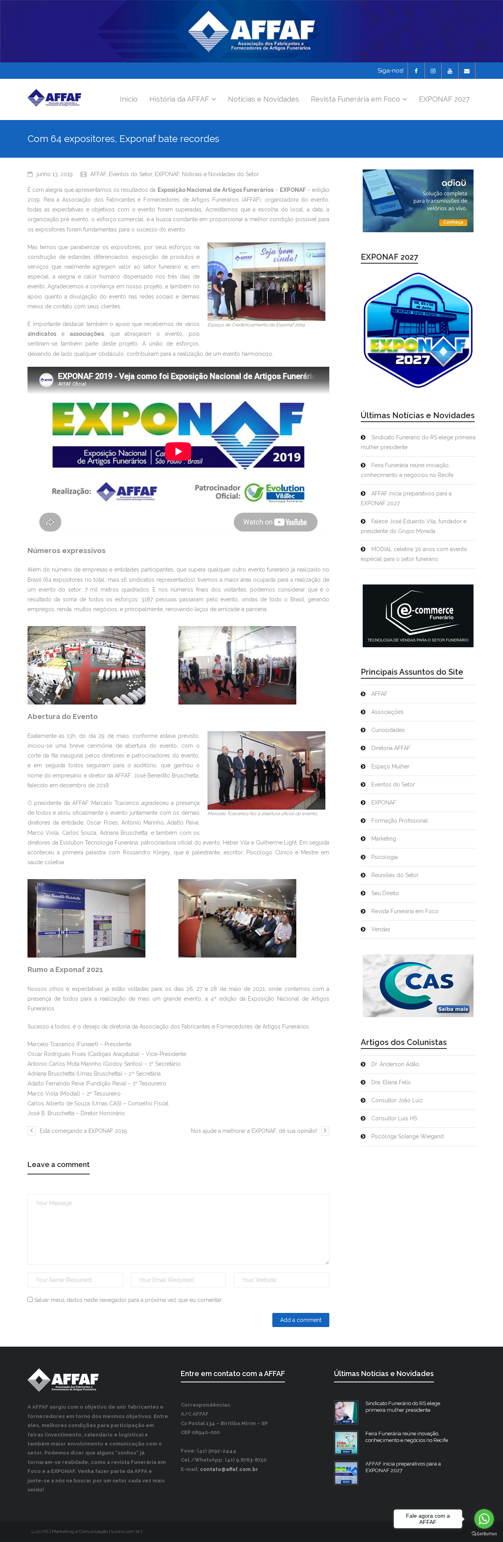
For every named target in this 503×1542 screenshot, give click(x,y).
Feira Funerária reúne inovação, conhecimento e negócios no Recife (407, 470)
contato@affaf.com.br (229, 1469)
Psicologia (384, 857)
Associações (387, 712)
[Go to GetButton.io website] (484, 1534)
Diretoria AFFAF (390, 748)
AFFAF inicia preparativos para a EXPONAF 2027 (406, 498)
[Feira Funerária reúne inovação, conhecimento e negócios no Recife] (346, 1443)
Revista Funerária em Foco (405, 911)
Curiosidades (388, 730)
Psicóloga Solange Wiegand (407, 1136)
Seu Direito (385, 893)
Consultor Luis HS (394, 1118)
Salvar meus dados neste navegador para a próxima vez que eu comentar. (128, 1300)
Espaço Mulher (390, 766)
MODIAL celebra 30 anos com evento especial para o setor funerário (414, 554)
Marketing (383, 839)
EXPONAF (167, 174)
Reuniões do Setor (395, 875)
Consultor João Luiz (397, 1100)
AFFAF (98, 174)
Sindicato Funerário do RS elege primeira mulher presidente (418, 442)
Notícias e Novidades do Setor (220, 174)
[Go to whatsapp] (484, 1519)
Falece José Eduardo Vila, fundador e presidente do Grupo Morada (413, 526)
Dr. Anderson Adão (395, 1064)
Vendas (380, 929)
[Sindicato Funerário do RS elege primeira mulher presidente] (346, 1412)
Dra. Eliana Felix (391, 1082)
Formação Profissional (399, 820)
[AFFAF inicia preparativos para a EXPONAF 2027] (346, 1473)
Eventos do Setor (130, 174)
